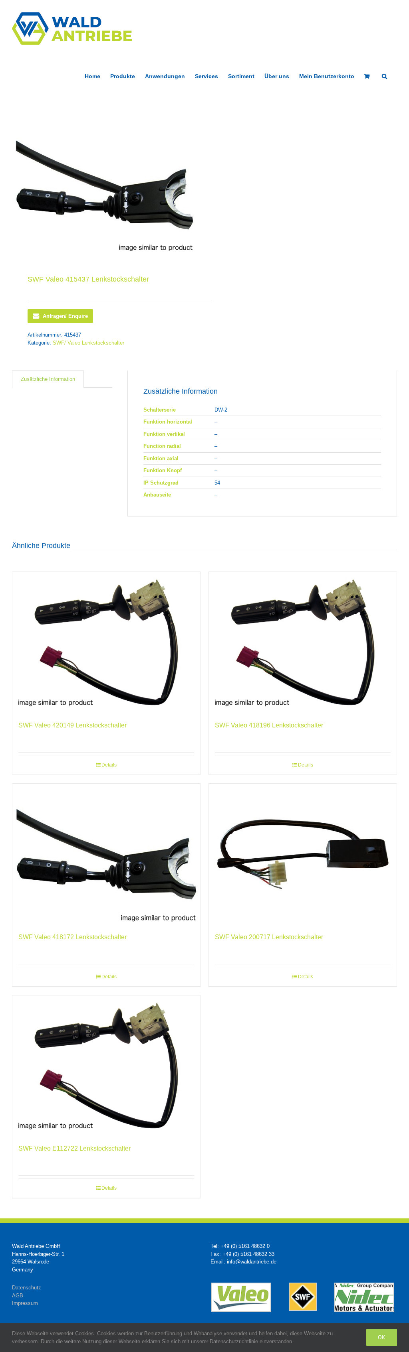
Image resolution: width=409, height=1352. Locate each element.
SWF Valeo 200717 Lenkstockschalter (269, 937)
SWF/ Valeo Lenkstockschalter (88, 343)
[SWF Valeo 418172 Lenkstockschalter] (106, 854)
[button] (384, 75)
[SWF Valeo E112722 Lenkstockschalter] (106, 1065)
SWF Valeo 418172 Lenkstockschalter (72, 937)
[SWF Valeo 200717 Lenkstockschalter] (303, 854)
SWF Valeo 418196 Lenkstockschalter (269, 725)
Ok (381, 1337)
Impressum (25, 1303)
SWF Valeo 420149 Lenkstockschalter (72, 725)
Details (109, 765)
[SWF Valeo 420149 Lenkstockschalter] (106, 642)
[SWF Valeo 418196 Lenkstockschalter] (303, 642)
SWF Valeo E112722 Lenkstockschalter (74, 1148)
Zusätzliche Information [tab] (48, 379)
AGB (17, 1296)
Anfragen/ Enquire (65, 316)
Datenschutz (26, 1288)
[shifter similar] (104, 185)
